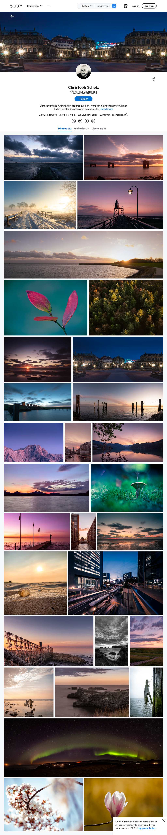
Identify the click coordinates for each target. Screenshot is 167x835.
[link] (43, 157)
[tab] (65, 128)
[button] (114, 5)
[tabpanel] (83, 483)
